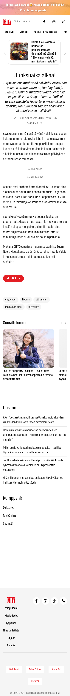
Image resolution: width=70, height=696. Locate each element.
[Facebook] (44, 21)
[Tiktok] (63, 21)
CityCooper (10, 299)
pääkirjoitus (42, 299)
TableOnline (9, 515)
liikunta (26, 299)
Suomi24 (8, 523)
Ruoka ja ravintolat (45, 31)
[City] (11, 600)
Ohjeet (11, 638)
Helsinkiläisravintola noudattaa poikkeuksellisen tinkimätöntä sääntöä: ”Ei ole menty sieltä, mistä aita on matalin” (34, 435)
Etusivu (9, 31)
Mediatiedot (11, 615)
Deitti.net (8, 507)
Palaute (11, 645)
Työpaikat (11, 623)
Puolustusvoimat (13, 307)
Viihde (24, 31)
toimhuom (33, 307)
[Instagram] (54, 21)
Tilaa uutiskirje (11, 630)
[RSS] (63, 601)
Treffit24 (35, 681)
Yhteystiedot (11, 608)
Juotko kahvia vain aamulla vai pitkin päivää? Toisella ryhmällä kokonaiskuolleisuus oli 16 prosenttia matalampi (33, 465)
